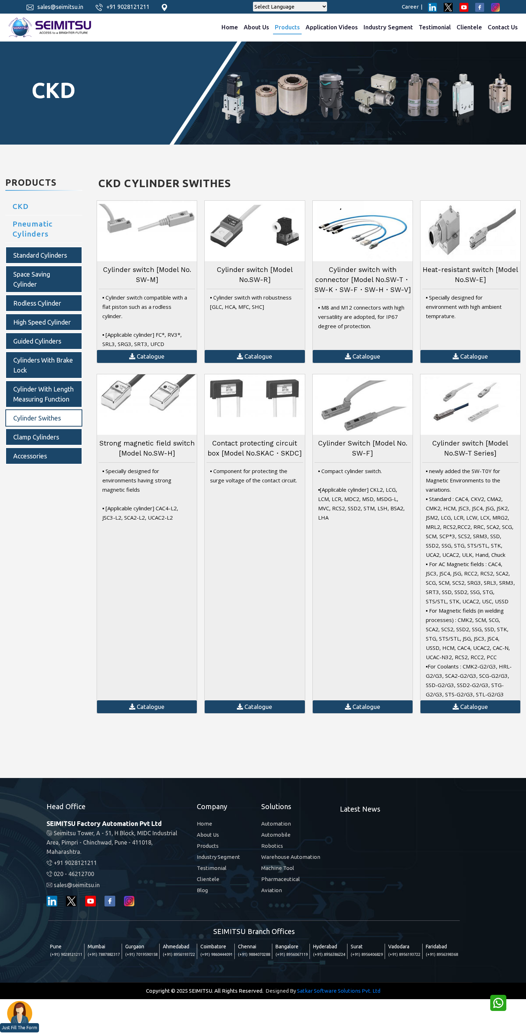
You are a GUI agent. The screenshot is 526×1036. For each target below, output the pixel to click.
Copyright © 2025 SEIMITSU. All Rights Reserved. (204, 991)
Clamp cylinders (36, 437)
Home (229, 27)
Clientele (469, 27)
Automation (276, 824)
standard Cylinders (40, 255)
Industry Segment (388, 27)
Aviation (271, 890)
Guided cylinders (37, 341)
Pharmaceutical (280, 879)
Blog (202, 890)
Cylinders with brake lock (43, 365)
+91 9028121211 (128, 7)
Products (287, 27)
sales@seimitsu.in (60, 7)
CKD (21, 206)
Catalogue (150, 356)
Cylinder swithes (37, 418)
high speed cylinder (42, 322)
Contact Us (503, 27)
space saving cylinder (31, 279)
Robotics (272, 846)
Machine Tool (277, 868)
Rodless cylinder (37, 303)
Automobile (276, 835)
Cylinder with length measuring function (43, 394)
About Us (256, 27)
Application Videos (332, 27)
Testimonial (435, 27)
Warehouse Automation (290, 857)
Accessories (30, 455)
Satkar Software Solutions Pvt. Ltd (338, 991)
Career (412, 7)
